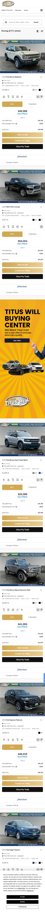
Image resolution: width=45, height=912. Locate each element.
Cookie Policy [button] (21, 888)
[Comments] (37, 96)
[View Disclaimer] (22, 96)
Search (36, 22)
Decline (22, 902)
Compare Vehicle (12, 162)
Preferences (23, 907)
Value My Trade (22, 146)
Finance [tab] (33, 104)
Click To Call (22, 135)
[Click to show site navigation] (41, 10)
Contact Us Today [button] (22, 140)
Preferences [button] (30, 890)
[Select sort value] (41, 31)
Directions (18, 10)
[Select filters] (37, 31)
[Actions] (41, 77)
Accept (22, 897)
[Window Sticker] (41, 96)
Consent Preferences (44, 677)
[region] (22, 125)
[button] (7, 10)
